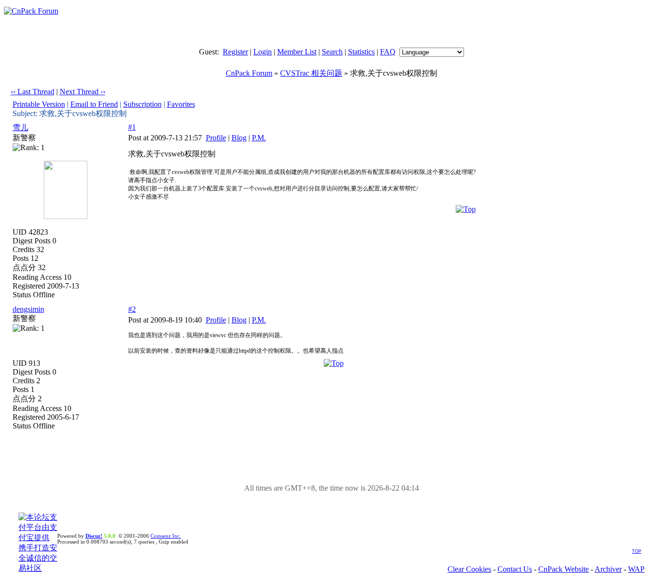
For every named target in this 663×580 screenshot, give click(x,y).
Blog (239, 138)
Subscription (142, 104)
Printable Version (39, 104)
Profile (216, 138)
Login (262, 52)
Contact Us (514, 569)
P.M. (259, 138)
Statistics (361, 52)
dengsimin (28, 309)
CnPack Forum (249, 73)
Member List (296, 52)
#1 (132, 127)
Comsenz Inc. (165, 536)
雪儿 (20, 127)
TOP (636, 551)
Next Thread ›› (82, 91)
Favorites (181, 104)
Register (235, 52)
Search (332, 52)
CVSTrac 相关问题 (311, 73)
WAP (636, 569)
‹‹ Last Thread (32, 91)
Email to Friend (94, 104)
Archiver (608, 569)
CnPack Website (563, 569)
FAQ (388, 52)
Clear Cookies (469, 569)
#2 (132, 309)
